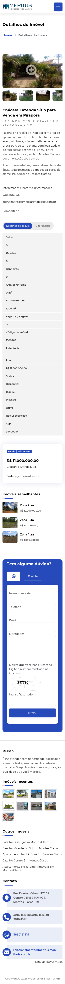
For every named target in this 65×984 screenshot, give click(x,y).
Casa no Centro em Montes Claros (25, 860)
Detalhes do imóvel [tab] (18, 225)
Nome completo (20, 593)
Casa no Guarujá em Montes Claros (25, 842)
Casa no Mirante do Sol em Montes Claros (30, 848)
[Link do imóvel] (9, 794)
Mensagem (16, 633)
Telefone (15, 607)
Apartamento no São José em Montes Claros (32, 854)
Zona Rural (27, 505)
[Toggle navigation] (58, 7)
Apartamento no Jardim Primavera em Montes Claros (28, 868)
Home (7, 35)
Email (12, 620)
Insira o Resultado (21, 694)
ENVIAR (32, 712)
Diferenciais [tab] (43, 225)
